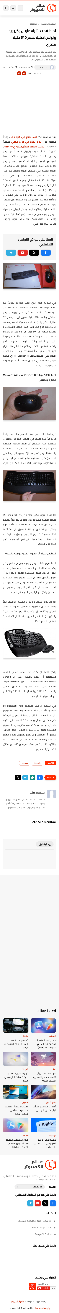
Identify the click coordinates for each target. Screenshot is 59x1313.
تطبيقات (52, 1036)
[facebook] (46, 253)
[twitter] (34, 253)
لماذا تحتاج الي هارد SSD (24, 137)
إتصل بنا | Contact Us (41, 1227)
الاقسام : (52, 1187)
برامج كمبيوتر (50, 1102)
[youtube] (23, 253)
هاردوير (25, 763)
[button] (40, 777)
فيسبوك (52, 1135)
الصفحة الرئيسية (48, 24)
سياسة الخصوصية (43, 1234)
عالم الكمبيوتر (17, 1301)
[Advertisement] (29, 109)
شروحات (33, 24)
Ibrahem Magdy (42, 1308)
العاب (54, 1069)
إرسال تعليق (45, 844)
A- (19, 73)
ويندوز (25, 1036)
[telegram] (11, 253)
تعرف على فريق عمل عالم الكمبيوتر (34, 1221)
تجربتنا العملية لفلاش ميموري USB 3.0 (24, 146)
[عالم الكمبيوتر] (43, 8)
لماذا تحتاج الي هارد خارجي (26, 141)
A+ (24, 73)
